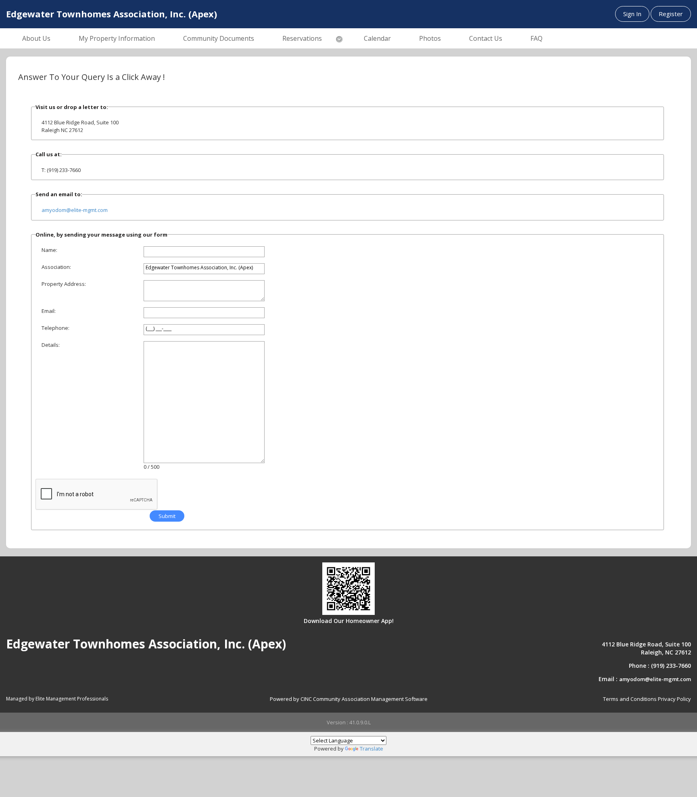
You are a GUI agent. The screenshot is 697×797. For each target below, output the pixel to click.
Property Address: (64, 283)
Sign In (632, 14)
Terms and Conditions (630, 699)
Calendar (377, 38)
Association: (56, 267)
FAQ (536, 38)
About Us (36, 38)
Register (671, 14)
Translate (371, 748)
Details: (51, 344)
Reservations (302, 38)
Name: (49, 250)
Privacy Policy (674, 699)
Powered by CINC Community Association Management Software (349, 699)
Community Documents (218, 38)
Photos (430, 38)
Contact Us (485, 38)
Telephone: (55, 327)
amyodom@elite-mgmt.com (75, 210)
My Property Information (117, 38)
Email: (49, 311)
